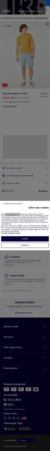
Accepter (25, 239)
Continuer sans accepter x (13, 203)
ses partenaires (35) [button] (12, 214)
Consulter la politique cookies (10, 233)
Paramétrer (25, 245)
